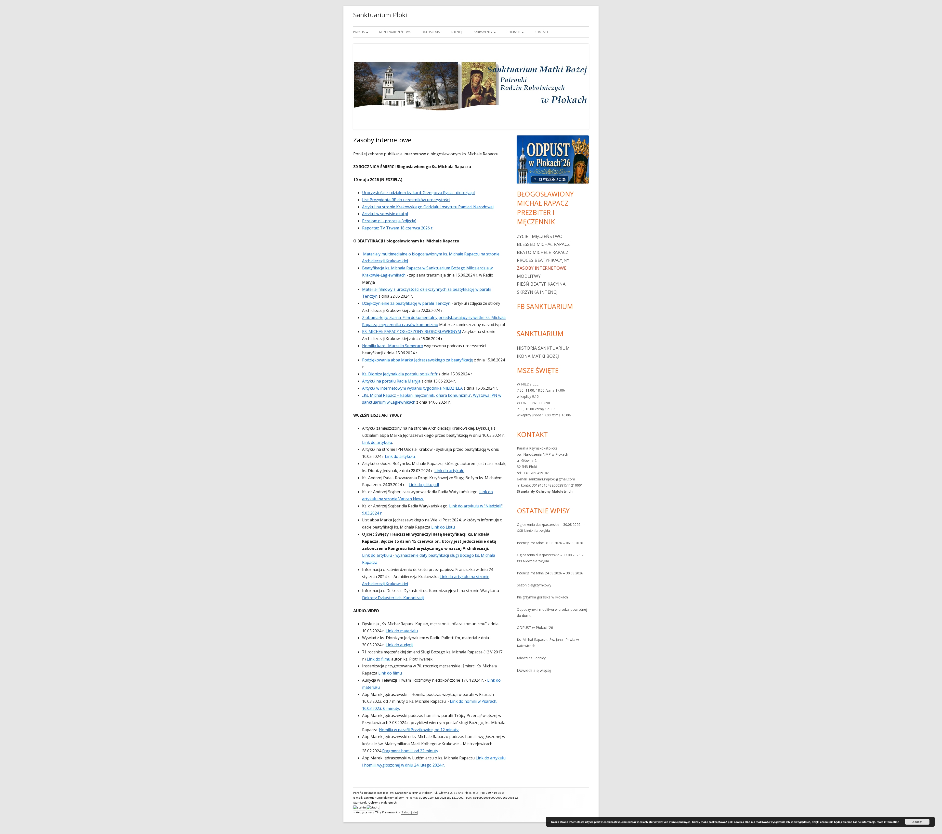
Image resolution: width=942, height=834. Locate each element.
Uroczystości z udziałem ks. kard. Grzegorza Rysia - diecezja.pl (418, 192)
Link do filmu (378, 659)
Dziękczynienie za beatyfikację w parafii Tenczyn (406, 303)
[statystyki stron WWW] (359, 807)
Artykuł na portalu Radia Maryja (391, 381)
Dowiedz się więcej (534, 670)
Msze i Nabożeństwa (395, 32)
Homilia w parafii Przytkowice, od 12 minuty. (419, 729)
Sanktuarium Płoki (380, 14)
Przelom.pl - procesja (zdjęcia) (389, 221)
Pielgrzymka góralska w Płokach (542, 597)
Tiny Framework (386, 812)
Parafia (359, 32)
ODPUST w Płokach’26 (535, 627)
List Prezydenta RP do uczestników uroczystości (406, 199)
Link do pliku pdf (424, 484)
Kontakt (541, 32)
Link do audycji (399, 645)
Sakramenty (483, 32)
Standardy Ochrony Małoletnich (545, 491)
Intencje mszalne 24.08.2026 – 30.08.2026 (550, 573)
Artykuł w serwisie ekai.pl (385, 213)
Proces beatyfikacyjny (543, 260)
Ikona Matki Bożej (538, 356)
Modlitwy (529, 276)
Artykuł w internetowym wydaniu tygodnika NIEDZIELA (412, 388)
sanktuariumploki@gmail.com (384, 797)
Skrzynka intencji (538, 292)
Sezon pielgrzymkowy (534, 585)
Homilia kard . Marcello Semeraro (392, 345)
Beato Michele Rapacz (542, 252)
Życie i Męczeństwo (540, 236)
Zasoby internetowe (541, 268)
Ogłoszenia (430, 32)
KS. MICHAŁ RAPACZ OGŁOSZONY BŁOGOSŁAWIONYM (411, 331)
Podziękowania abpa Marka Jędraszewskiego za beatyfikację (417, 360)
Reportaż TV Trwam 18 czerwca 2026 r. (397, 228)
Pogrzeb (513, 32)
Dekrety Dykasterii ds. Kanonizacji (393, 597)
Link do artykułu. (400, 456)
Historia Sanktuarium (543, 348)
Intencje (457, 32)
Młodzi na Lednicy (531, 658)
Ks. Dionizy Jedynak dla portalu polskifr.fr (400, 374)
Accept (917, 822)
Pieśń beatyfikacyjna (541, 284)
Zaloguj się (409, 812)
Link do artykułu (377, 442)
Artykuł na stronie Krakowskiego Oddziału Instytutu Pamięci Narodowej (428, 207)
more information (888, 822)
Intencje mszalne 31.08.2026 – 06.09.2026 (550, 543)
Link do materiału (402, 631)
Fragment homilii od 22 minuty (410, 751)
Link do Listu (443, 527)
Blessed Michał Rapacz (543, 244)
